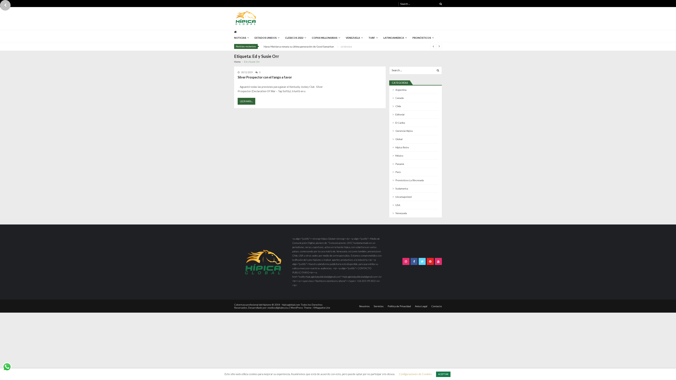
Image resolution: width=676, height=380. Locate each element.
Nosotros (364, 306)
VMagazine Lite (321, 307)
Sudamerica (401, 188)
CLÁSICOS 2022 (294, 37)
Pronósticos (421, 37)
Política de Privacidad (399, 306)
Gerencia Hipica (404, 130)
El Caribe (400, 122)
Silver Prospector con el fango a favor (265, 77)
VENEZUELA (353, 37)
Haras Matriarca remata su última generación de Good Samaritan (299, 46)
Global (398, 139)
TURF (371, 37)
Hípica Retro (402, 147)
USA (397, 205)
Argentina (400, 89)
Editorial (399, 114)
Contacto (436, 306)
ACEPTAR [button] (443, 374)
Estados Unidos (266, 37)
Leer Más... (246, 101)
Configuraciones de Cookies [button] (415, 374)
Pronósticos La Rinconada (409, 180)
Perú (398, 171)
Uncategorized (403, 196)
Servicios (379, 306)
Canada (399, 97)
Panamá (399, 163)
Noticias (240, 37)
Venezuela (401, 213)
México (399, 155)
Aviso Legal (421, 306)
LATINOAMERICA (393, 37)
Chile (398, 106)
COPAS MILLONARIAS (324, 37)
